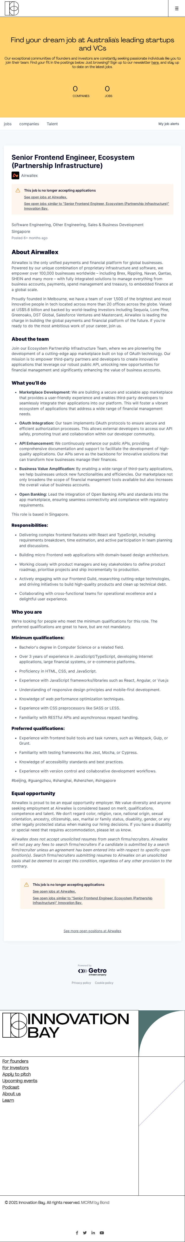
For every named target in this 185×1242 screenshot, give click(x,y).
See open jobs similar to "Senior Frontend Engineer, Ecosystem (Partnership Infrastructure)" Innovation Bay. (96, 205)
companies (29, 123)
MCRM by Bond (95, 1203)
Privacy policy (81, 983)
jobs (8, 123)
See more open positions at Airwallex (92, 931)
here (155, 62)
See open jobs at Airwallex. (45, 197)
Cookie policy (104, 983)
